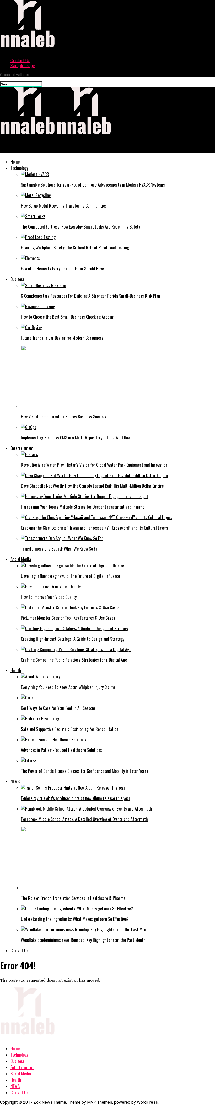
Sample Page (22, 65)
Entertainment (22, 448)
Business (17, 279)
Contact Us (20, 60)
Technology (19, 168)
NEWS (15, 781)
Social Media (20, 559)
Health (15, 670)
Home (15, 162)
